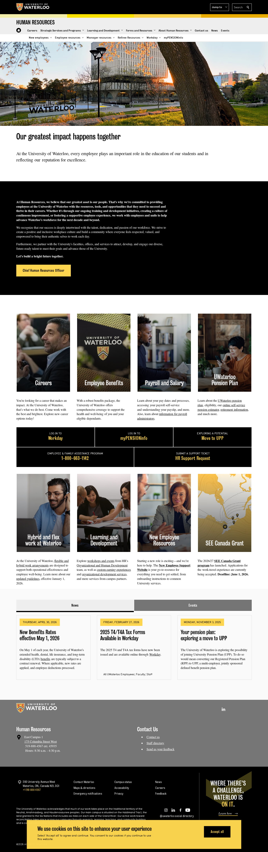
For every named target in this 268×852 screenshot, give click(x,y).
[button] (219, 7)
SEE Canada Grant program (219, 562)
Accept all (217, 832)
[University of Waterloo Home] (33, 7)
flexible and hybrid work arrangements (42, 563)
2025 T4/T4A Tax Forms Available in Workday (122, 635)
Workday (154, 654)
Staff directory (155, 743)
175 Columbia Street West (40, 741)
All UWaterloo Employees (118, 674)
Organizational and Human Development (102, 565)
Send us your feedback (160, 749)
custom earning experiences (114, 569)
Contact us (153, 737)
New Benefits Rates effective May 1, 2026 (39, 635)
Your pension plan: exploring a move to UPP (204, 635)
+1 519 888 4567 (32, 789)
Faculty (140, 674)
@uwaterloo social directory (177, 816)
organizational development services (104, 574)
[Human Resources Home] (18, 30)
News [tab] (75, 605)
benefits (45, 659)
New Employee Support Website (163, 567)
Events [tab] (193, 605)
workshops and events (100, 561)
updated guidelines (27, 579)
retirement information (234, 409)
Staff (149, 674)
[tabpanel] (134, 646)
